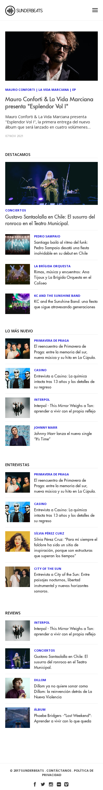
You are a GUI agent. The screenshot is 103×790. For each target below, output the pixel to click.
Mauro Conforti (20, 90)
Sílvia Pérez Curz (49, 533)
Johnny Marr (45, 427)
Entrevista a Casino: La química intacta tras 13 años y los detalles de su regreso (64, 381)
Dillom (40, 680)
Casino (40, 370)
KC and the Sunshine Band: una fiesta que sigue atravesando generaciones (66, 304)
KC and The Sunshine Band (57, 296)
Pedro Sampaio (47, 236)
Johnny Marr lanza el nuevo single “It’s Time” (63, 436)
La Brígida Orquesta (52, 266)
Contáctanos (58, 770)
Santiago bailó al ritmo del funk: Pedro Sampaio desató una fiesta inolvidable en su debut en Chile (61, 247)
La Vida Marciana (53, 90)
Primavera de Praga (51, 340)
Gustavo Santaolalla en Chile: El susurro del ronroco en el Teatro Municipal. (50, 220)
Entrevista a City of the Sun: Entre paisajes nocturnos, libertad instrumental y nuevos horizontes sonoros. (62, 583)
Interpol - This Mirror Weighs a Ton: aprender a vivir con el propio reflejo (65, 408)
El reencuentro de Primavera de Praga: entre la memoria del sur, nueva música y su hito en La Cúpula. (65, 351)
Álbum (40, 709)
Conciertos (15, 210)
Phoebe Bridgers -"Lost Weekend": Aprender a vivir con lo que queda (63, 718)
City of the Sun (47, 569)
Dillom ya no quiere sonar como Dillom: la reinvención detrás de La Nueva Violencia (63, 691)
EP (74, 90)
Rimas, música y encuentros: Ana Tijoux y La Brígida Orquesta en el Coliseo (62, 277)
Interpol (42, 399)
